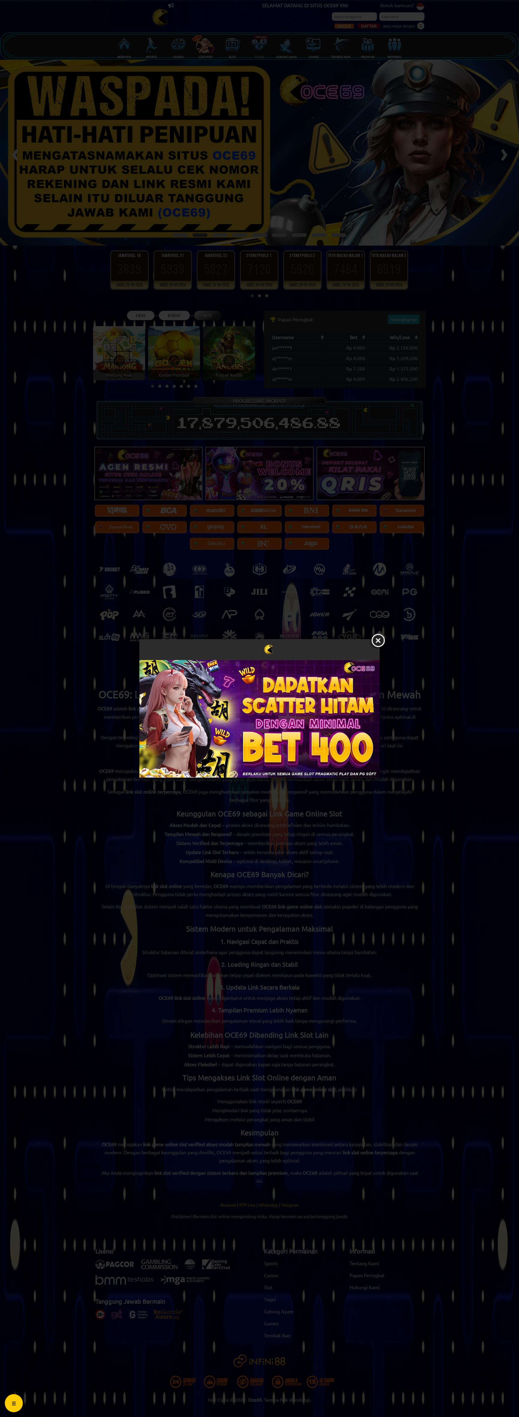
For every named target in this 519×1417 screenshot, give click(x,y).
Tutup (378, 641)
